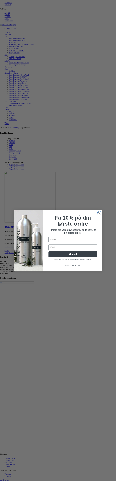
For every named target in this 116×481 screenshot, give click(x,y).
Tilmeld (73, 254)
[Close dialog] (99, 213)
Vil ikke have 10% (72, 266)
